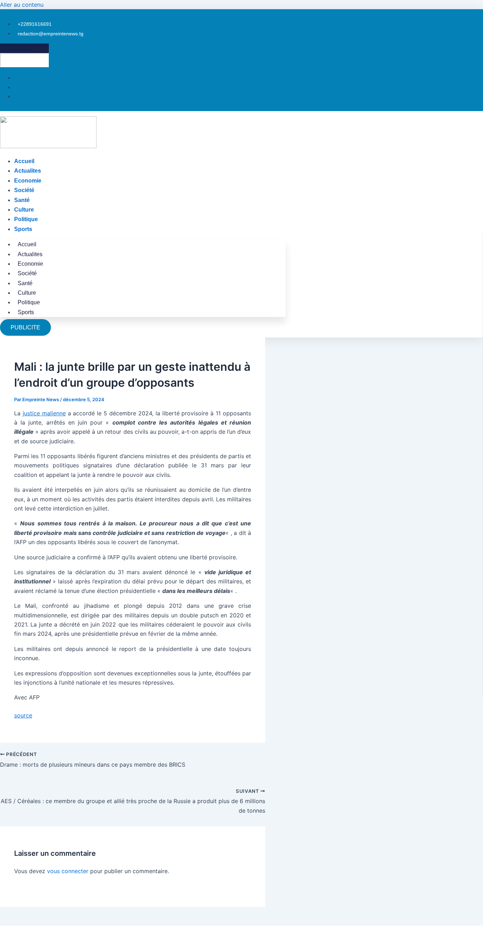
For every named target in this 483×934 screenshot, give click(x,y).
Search (41, 48)
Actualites (27, 171)
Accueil (24, 161)
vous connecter (67, 871)
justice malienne (44, 413)
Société (24, 190)
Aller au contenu (21, 4)
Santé (22, 200)
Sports (23, 229)
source (23, 715)
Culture (24, 210)
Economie (27, 181)
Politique (26, 219)
